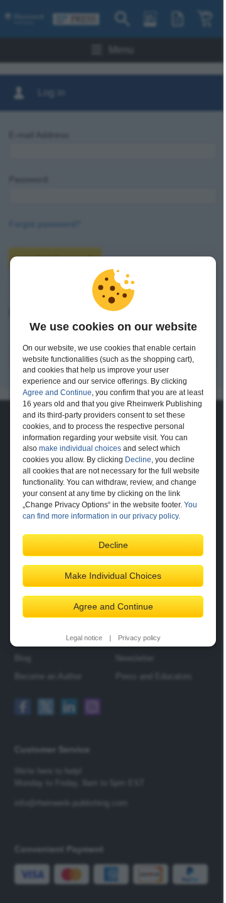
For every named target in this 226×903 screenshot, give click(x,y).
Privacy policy (139, 638)
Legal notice (84, 638)
